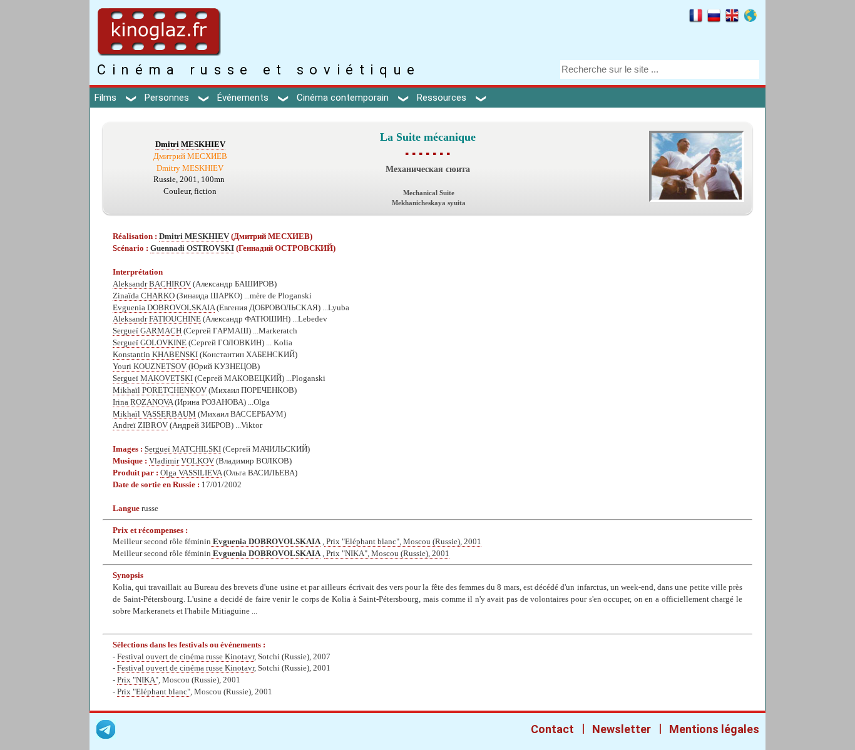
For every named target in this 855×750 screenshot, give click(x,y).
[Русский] (714, 18)
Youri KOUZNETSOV (150, 366)
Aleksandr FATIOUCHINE (157, 319)
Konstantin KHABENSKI (155, 354)
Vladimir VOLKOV (181, 461)
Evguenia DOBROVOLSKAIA (164, 307)
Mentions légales (714, 729)
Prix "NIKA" (137, 680)
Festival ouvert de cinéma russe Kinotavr (185, 656)
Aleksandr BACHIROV (152, 284)
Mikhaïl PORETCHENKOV (160, 390)
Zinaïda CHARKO (144, 295)
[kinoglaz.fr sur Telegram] (106, 731)
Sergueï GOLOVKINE (150, 342)
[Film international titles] (750, 18)
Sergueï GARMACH (147, 331)
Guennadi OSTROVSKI (192, 248)
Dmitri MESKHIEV (190, 144)
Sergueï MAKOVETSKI (153, 378)
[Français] (696, 18)
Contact (552, 729)
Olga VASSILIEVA (191, 473)
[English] (732, 18)
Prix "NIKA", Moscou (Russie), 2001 (386, 553)
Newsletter (621, 729)
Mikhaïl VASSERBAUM (154, 414)
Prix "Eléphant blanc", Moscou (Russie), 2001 (402, 541)
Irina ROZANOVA (143, 402)
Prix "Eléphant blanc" (153, 691)
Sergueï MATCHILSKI (183, 449)
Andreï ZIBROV (140, 425)
